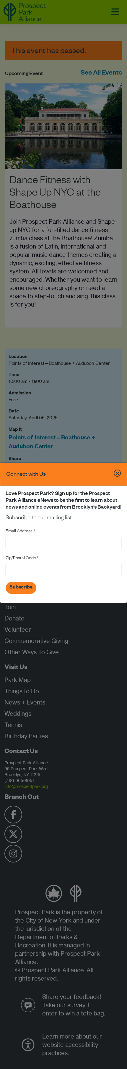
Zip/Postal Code (22, 558)
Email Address (20, 531)
